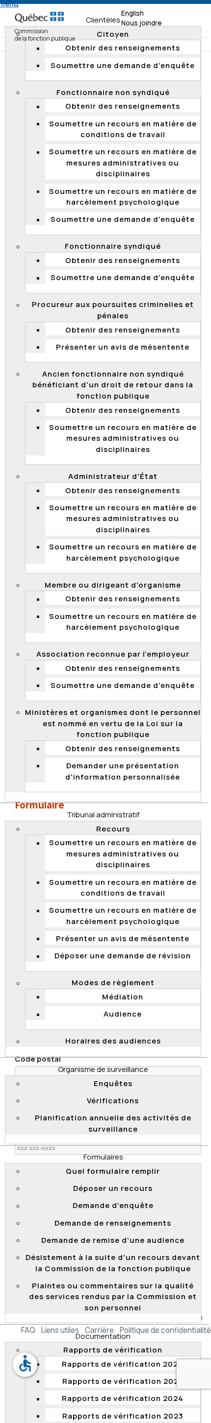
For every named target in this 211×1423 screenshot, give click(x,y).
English (132, 13)
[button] (103, 814)
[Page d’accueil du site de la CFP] (39, 12)
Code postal (38, 1059)
